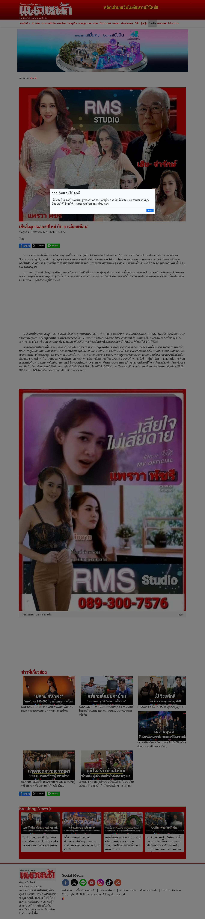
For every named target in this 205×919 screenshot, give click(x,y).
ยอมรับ (150, 210)
